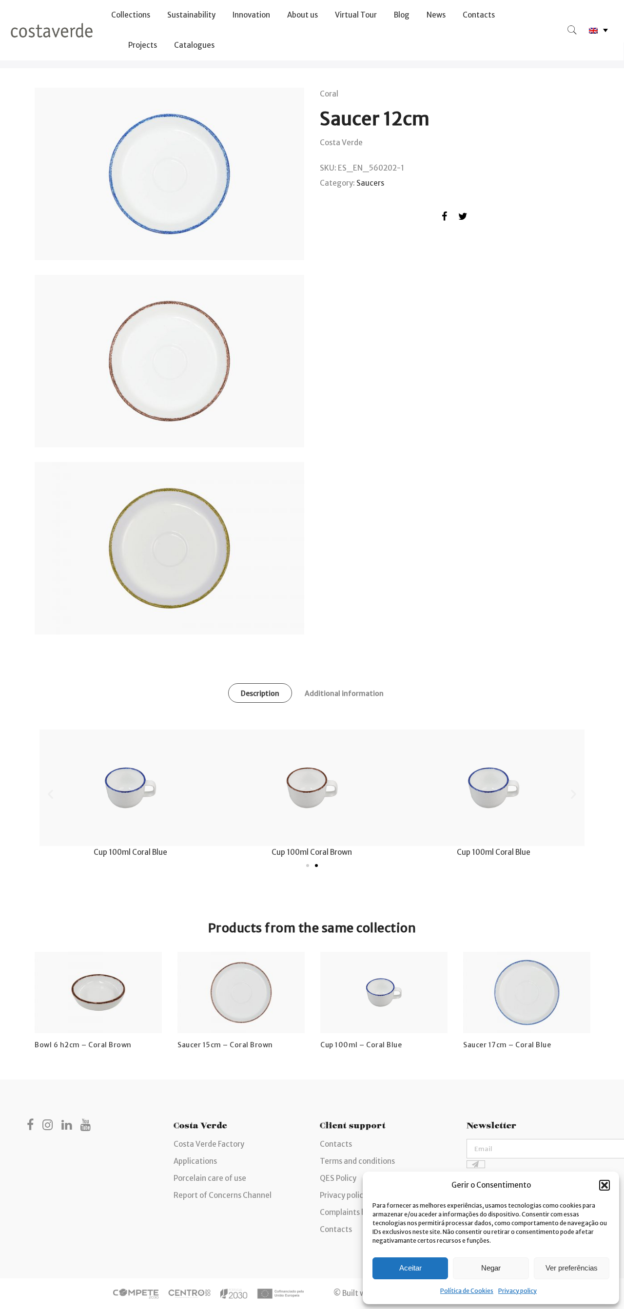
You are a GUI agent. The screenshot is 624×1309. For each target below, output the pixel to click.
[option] (98, 1001)
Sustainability (191, 14)
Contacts (479, 14)
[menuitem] (598, 30)
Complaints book (349, 1212)
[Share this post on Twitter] (463, 218)
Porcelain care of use (210, 1178)
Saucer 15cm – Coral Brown (225, 1044)
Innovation (251, 14)
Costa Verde (341, 142)
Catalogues (194, 45)
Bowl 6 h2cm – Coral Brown (83, 1044)
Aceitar (410, 1268)
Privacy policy (517, 1290)
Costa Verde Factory (209, 1144)
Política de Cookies (466, 1290)
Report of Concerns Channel (223, 1195)
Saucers (370, 183)
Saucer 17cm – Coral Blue (507, 1044)
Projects (142, 45)
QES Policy (338, 1178)
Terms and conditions (357, 1161)
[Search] (572, 30)
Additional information (344, 693)
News (436, 14)
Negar (491, 1268)
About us (302, 14)
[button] (604, 1185)
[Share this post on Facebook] (444, 218)
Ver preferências (572, 1268)
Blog (402, 14)
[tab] (260, 693)
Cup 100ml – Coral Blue (361, 1044)
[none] (598, 30)
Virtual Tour (356, 14)
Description (260, 693)
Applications (195, 1161)
